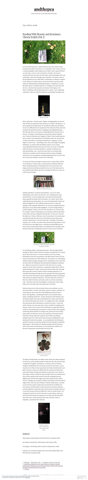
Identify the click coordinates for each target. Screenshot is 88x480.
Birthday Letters (33, 464)
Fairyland (58, 464)
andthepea (44, 9)
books (39, 464)
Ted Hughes (25, 467)
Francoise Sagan (26, 465)
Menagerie (45, 462)
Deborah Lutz (47, 464)
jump (37, 465)
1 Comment (26, 469)
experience (52, 464)
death (42, 464)
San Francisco (47, 465)
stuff (56, 465)
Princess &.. (51, 462)
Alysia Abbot (27, 464)
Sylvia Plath (60, 465)
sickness (52, 465)
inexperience (33, 465)
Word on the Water (41, 467)
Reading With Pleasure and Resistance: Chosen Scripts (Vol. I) (42, 35)
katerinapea (26, 462)
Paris (43, 465)
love (40, 465)
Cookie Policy (27, 477)
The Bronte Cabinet (32, 467)
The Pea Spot (57, 462)
